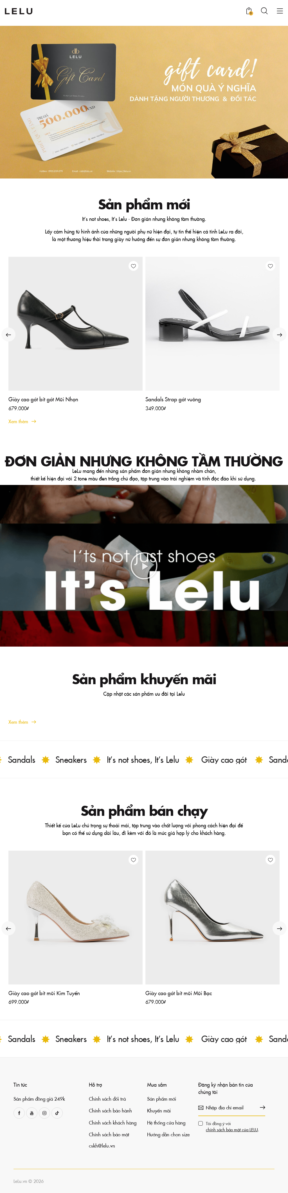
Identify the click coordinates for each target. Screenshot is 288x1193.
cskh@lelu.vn (102, 1145)
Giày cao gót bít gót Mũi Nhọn (43, 399)
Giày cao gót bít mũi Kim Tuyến (44, 993)
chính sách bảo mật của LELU (232, 1129)
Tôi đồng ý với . (232, 1126)
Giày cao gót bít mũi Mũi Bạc (178, 993)
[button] (133, 266)
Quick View (79, 386)
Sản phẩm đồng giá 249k (39, 1098)
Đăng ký (261, 1107)
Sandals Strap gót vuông (173, 399)
